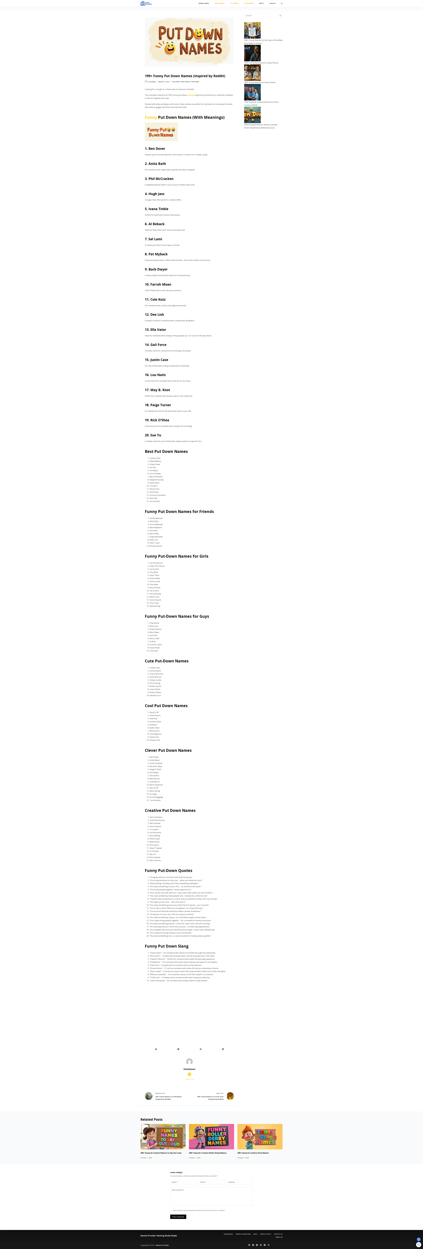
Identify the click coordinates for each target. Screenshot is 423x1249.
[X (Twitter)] (178, 1049)
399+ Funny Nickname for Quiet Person (261, 63)
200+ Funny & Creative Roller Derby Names (207, 1153)
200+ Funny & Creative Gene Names (253, 1153)
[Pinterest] (201, 1049)
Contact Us (278, 1234)
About (261, 3)
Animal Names (204, 3)
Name (175, 1182)
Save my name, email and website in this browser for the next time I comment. (199, 1210)
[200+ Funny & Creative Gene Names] (260, 1136)
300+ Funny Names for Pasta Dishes (260, 82)
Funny (151, 117)
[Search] (282, 3)
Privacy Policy (265, 1234)
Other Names (249, 3)
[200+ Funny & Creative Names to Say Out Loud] (163, 1136)
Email (202, 1182)
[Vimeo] (268, 1245)
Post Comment (178, 1217)
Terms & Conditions (243, 1234)
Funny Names (219, 3)
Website (231, 1182)
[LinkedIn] (223, 1049)
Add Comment (178, 1190)
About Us (279, 1237)
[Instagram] (257, 1245)
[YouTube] (264, 1245)
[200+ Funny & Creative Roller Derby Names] (211, 1136)
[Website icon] (189, 1074)
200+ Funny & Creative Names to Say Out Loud (160, 1153)
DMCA (255, 1234)
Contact (272, 3)
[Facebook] (156, 1049)
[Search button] (280, 15)
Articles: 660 (189, 1079)
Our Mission (228, 1234)
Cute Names (234, 3)
